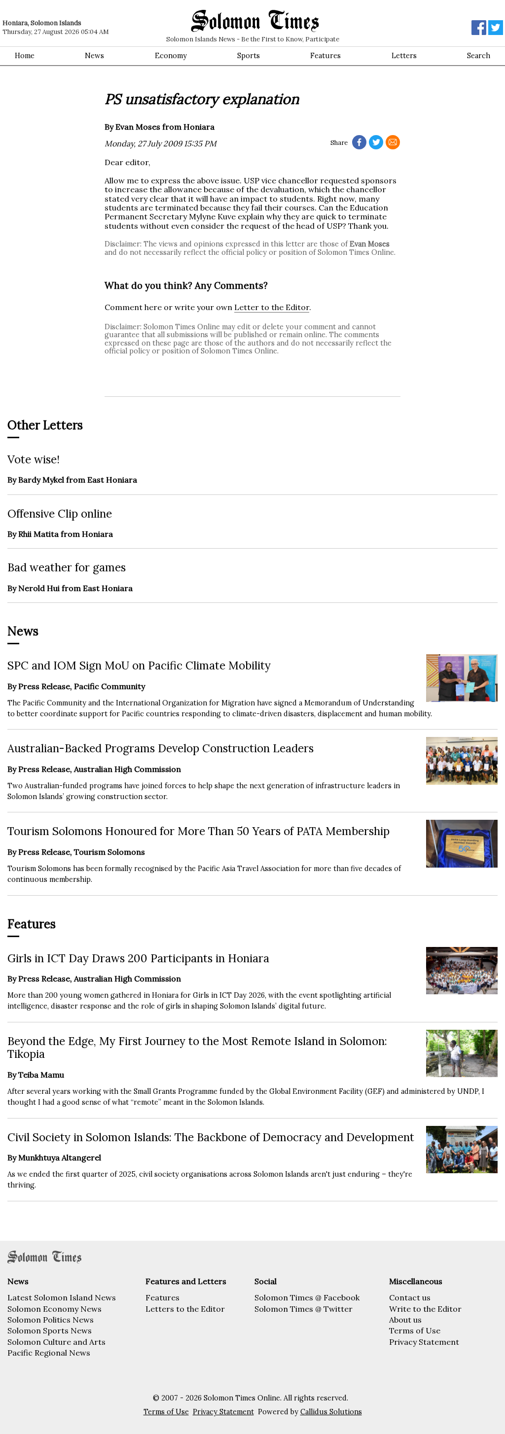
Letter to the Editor (271, 307)
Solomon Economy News (54, 1309)
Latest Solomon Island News (61, 1297)
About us (405, 1320)
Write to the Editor (425, 1309)
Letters (404, 55)
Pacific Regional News (48, 1353)
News (94, 55)
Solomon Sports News (49, 1330)
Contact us (410, 1297)
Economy (171, 55)
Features (325, 55)
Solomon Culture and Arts (56, 1342)
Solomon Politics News (50, 1320)
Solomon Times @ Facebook (307, 1297)
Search (478, 55)
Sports (248, 55)
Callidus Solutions (331, 1411)
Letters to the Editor (185, 1309)
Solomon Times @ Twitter (303, 1309)
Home (25, 55)
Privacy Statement (424, 1342)
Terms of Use (414, 1330)
